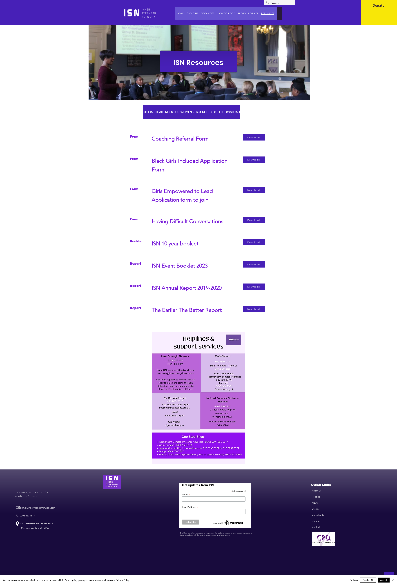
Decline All (368, 580)
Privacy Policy (122, 580)
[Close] (393, 580)
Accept (383, 580)
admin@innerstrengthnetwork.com (37, 507)
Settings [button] (354, 580)
